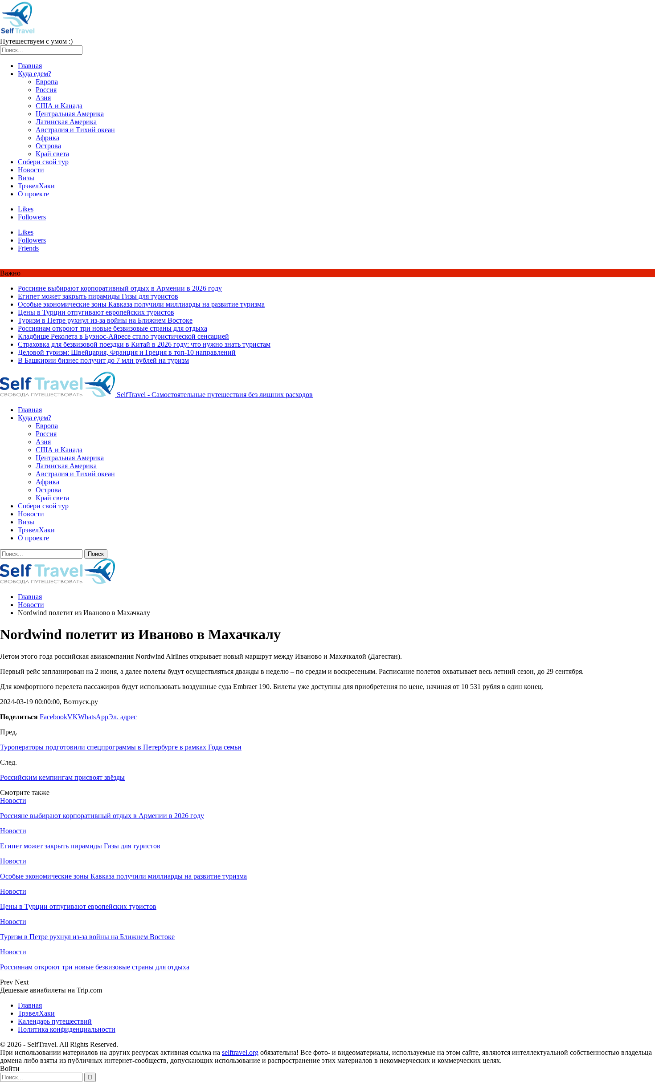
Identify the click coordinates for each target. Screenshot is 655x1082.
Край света (52, 154)
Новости (31, 170)
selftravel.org (240, 1052)
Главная (30, 65)
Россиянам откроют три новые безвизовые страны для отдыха (112, 328)
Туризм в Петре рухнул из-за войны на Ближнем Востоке (105, 320)
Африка (47, 138)
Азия (43, 97)
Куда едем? (34, 73)
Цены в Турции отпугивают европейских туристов (96, 312)
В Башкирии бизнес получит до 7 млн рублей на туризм (103, 360)
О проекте (33, 194)
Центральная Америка (70, 114)
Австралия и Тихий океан (75, 130)
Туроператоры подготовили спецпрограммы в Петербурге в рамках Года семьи (121, 747)
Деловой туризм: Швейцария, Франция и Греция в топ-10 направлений (127, 352)
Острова (48, 146)
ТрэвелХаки (36, 186)
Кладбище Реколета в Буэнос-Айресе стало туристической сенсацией (123, 336)
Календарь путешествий (55, 1021)
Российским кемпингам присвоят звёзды (62, 777)
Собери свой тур (43, 162)
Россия (46, 89)
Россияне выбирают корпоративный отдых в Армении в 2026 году (120, 288)
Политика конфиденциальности (66, 1029)
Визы (26, 178)
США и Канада (59, 105)
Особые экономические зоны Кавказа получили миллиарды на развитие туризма (141, 304)
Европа (47, 81)
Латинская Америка (66, 122)
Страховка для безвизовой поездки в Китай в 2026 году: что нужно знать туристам (144, 344)
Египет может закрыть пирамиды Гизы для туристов (98, 296)
